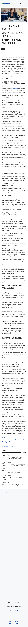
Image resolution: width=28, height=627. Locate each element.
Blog (3, 48)
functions (15, 88)
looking (4, 69)
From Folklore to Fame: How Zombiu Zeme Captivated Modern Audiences (16, 465)
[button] (20, 3)
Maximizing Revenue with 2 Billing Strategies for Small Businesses (15, 485)
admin (2, 46)
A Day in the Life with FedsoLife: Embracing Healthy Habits (15, 471)
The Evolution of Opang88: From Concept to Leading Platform (15, 458)
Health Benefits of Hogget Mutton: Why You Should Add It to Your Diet (17, 478)
